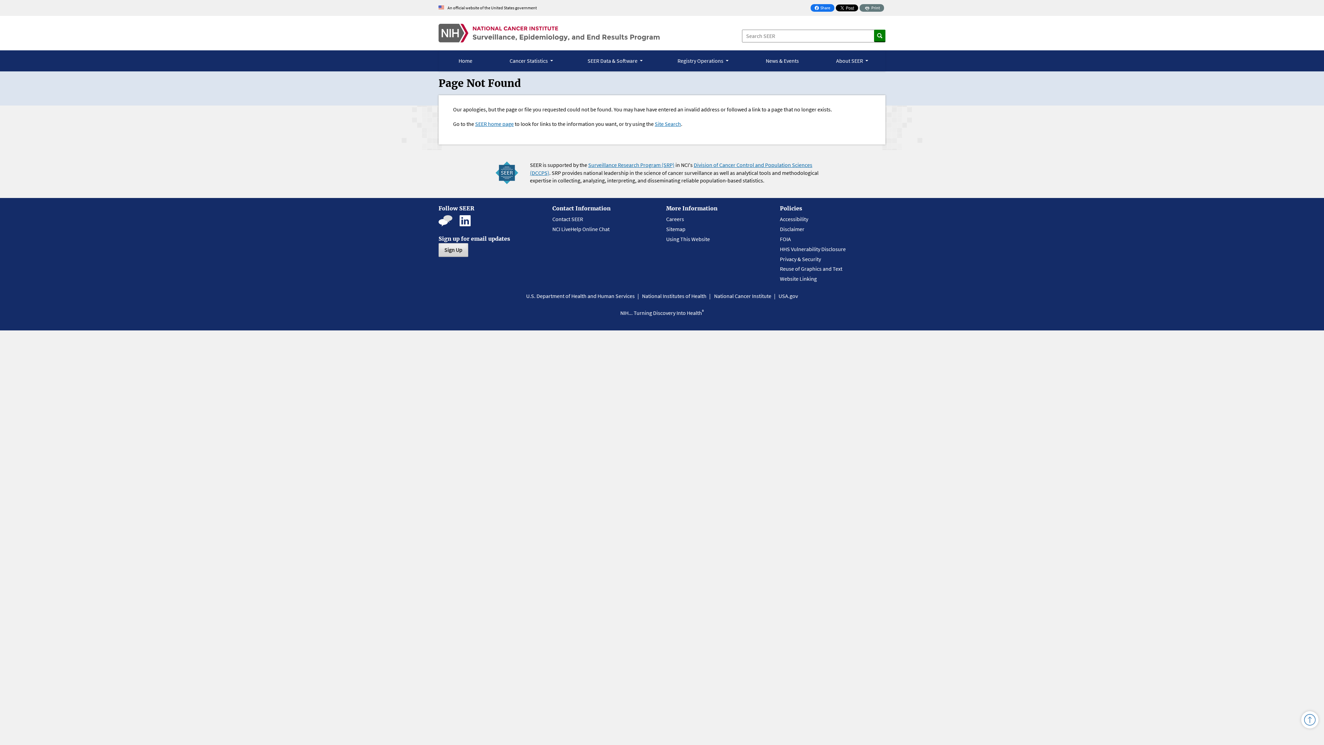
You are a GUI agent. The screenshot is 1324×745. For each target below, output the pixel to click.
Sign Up (453, 249)
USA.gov (788, 295)
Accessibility (794, 219)
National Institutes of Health (674, 295)
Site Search (668, 123)
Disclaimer (792, 229)
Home (465, 60)
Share (824, 8)
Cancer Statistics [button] (529, 60)
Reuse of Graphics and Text (811, 268)
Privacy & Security (800, 259)
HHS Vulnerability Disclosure (813, 249)
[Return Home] (549, 33)
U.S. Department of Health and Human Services (580, 295)
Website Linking (798, 278)
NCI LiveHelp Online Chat (581, 229)
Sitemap (675, 229)
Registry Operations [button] (701, 60)
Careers (675, 219)
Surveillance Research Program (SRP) (631, 164)
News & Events (782, 60)
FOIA (785, 239)
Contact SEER (567, 219)
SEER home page (494, 123)
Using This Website (688, 239)
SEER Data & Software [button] (613, 60)
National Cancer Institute (742, 295)
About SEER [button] (850, 60)
